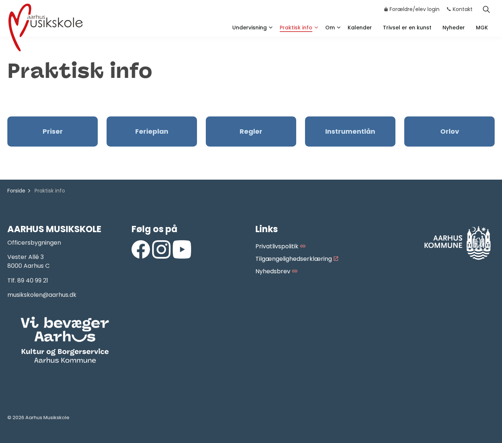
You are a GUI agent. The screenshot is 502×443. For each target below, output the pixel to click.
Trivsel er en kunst (407, 27)
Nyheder (453, 27)
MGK (482, 27)
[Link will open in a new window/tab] (141, 249)
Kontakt (463, 9)
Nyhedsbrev (272, 271)
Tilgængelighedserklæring (293, 259)
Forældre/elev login (415, 9)
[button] (65, 340)
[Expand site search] (486, 9)
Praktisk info (296, 27)
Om (330, 27)
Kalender (360, 27)
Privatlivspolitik (276, 246)
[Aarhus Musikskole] (45, 26)
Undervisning (249, 27)
